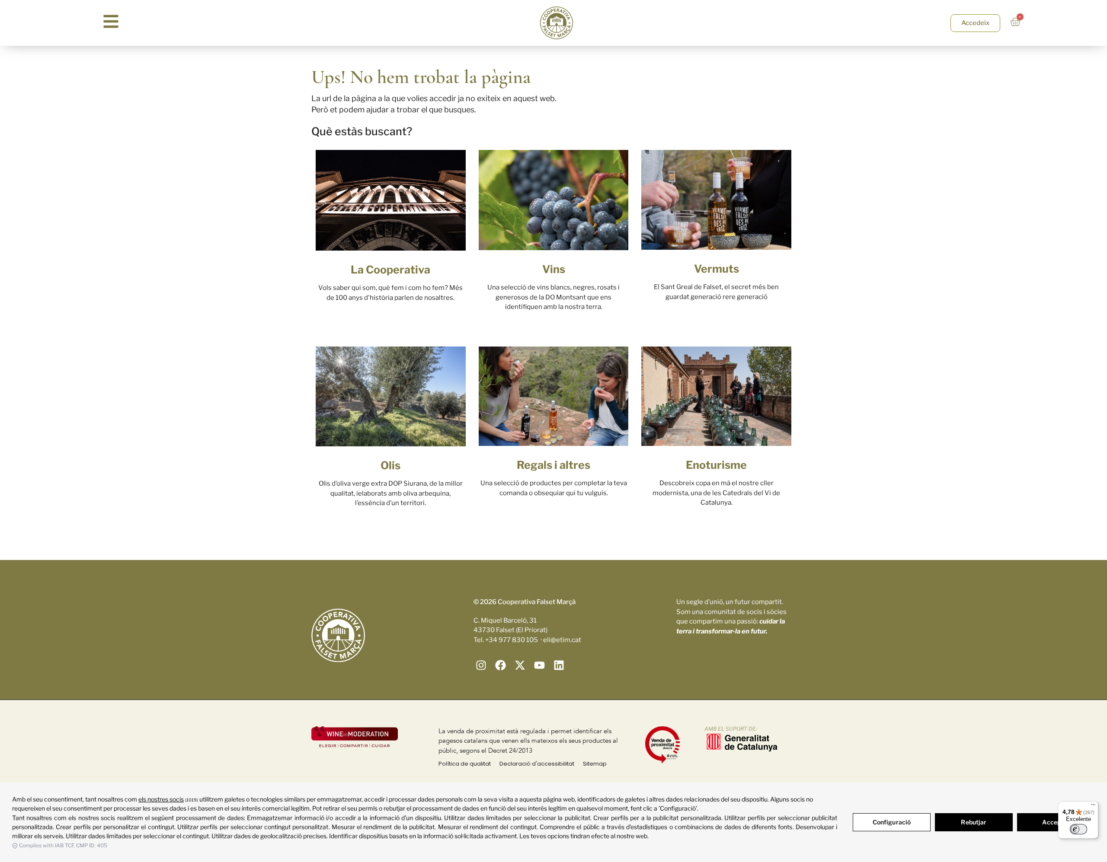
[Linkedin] (558, 665)
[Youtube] (539, 665)
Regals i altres (553, 464)
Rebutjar (973, 822)
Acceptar (1055, 822)
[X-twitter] (520, 665)
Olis (390, 465)
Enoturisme (716, 464)
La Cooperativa (390, 269)
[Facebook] (500, 665)
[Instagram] (481, 665)
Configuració (892, 822)
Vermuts (716, 268)
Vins (553, 269)
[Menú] (1093, 807)
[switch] (1078, 829)
